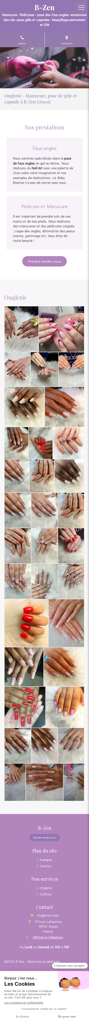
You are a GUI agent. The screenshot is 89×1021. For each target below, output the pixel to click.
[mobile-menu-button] (81, 7)
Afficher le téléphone (48, 937)
